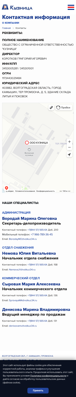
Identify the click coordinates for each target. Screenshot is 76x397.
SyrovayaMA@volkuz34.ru (23, 300)
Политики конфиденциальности (48, 375)
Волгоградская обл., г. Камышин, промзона (27, 356)
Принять (38, 390)
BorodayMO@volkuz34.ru (23, 238)
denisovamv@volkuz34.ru (23, 325)
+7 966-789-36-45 (42, 234)
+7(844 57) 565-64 (38, 229)
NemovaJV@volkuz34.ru (22, 269)
